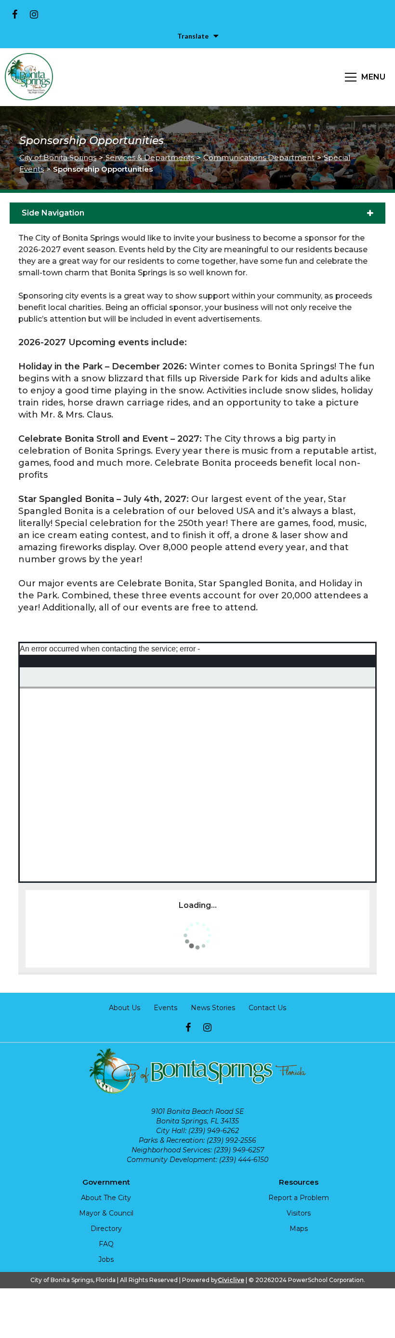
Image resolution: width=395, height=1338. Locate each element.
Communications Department (259, 157)
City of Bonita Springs (57, 157)
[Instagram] (33, 14)
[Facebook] (14, 14)
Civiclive (231, 1280)
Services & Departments (149, 157)
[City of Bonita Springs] (29, 77)
